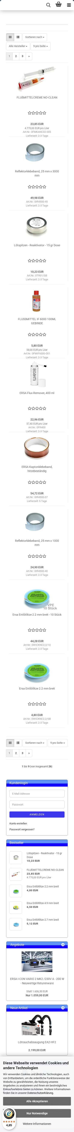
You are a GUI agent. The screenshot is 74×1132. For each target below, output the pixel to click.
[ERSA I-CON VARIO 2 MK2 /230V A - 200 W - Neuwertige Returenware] (37, 961)
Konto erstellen (18, 823)
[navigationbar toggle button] (69, 5)
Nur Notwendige (37, 1113)
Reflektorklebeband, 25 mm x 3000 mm (37, 173)
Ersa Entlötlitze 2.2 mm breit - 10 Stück (37, 614)
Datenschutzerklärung (40, 1092)
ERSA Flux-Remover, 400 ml (37, 393)
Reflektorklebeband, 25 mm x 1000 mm (37, 543)
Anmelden (37, 814)
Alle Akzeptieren (37, 1101)
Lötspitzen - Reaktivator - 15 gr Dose (37, 245)
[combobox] (35, 37)
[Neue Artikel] (63, 1008)
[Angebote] (63, 945)
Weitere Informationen (37, 1123)
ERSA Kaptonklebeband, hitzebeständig (37, 469)
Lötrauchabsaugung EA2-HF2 (37, 1042)
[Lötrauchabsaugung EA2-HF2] (37, 1025)
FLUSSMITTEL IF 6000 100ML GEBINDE (37, 321)
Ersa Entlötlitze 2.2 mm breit (37, 688)
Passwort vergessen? (22, 829)
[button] (10, 37)
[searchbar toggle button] (48, 5)
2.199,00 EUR (37, 1050)
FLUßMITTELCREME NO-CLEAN (37, 97)
